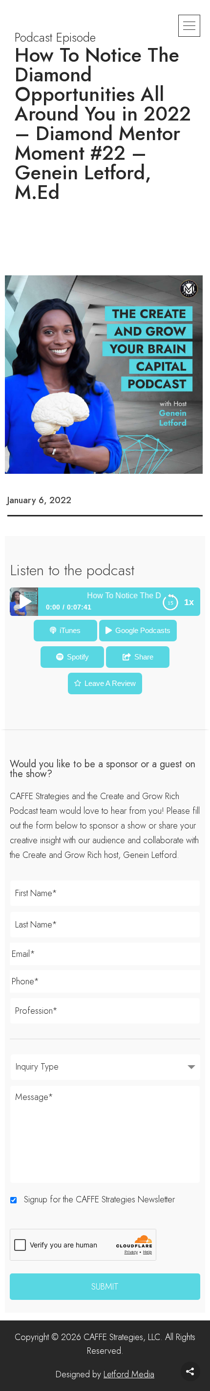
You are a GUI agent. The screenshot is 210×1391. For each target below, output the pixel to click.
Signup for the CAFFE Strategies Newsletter (99, 1199)
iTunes (70, 630)
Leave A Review (110, 683)
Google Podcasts (142, 630)
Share (143, 657)
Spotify (78, 657)
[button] (189, 26)
